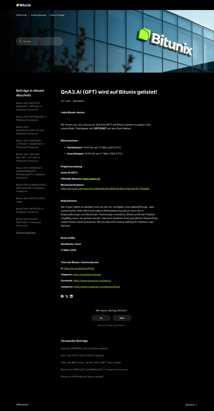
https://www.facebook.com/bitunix (92, 280)
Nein (122, 318)
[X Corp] (66, 296)
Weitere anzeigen (26, 232)
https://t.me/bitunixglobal (87, 274)
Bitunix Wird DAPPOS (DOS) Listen (30, 200)
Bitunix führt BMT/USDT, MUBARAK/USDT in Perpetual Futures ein (94, 369)
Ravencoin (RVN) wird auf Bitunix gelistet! (82, 376)
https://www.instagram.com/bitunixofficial (97, 286)
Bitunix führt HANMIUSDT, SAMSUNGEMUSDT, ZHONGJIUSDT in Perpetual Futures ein (30, 172)
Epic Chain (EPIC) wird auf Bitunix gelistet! (82, 355)
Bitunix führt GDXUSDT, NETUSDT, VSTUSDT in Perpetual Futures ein (28, 157)
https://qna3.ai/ (91, 178)
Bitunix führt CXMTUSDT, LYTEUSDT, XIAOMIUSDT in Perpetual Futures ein (30, 143)
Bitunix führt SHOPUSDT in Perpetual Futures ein (30, 210)
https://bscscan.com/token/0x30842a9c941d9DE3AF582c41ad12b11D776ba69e (105, 188)
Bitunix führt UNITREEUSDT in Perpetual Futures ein (31, 118)
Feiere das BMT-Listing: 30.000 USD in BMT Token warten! (91, 362)
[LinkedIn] (71, 296)
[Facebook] (62, 296)
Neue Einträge (57, 15)
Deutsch (190, 404)
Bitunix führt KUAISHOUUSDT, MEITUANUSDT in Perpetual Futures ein (31, 188)
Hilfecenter (21, 15)
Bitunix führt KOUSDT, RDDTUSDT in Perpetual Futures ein (28, 222)
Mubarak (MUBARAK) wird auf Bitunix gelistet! (84, 348)
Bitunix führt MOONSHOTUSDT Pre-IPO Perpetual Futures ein (30, 130)
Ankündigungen (39, 15)
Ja (101, 318)
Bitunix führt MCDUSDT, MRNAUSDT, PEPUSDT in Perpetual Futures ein (29, 106)
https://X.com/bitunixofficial (79, 268)
